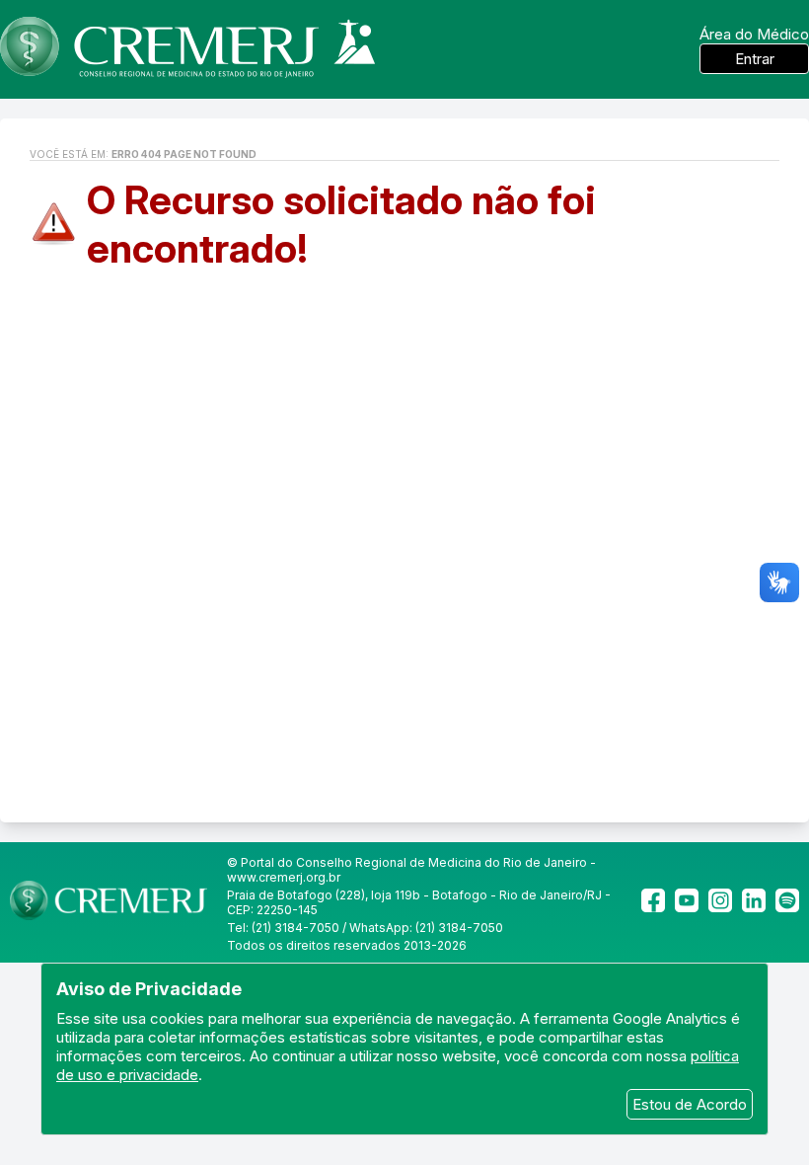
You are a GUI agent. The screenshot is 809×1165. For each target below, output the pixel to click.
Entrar (754, 58)
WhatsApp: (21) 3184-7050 (426, 927)
